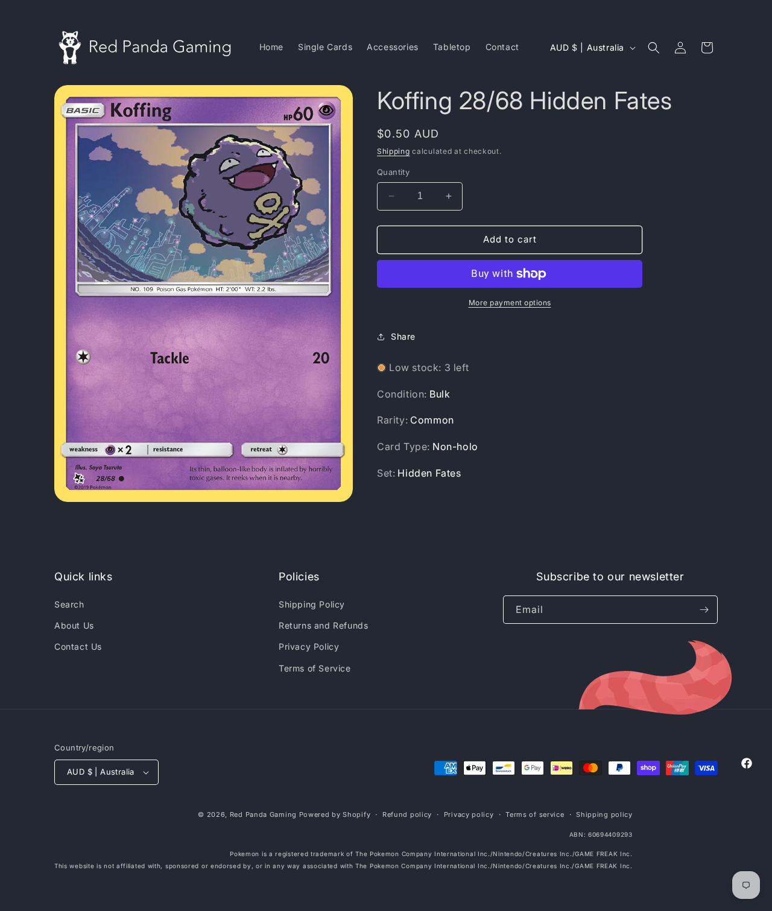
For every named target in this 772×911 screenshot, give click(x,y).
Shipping (393, 151)
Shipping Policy (312, 604)
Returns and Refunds (323, 625)
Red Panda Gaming (263, 814)
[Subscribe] (704, 609)
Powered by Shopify (335, 814)
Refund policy (407, 814)
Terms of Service (315, 668)
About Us (74, 625)
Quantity (393, 172)
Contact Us (78, 646)
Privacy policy (469, 814)
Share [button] (403, 336)
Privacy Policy (309, 646)
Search (69, 604)
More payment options (510, 302)
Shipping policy (604, 814)
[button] (654, 47)
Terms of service (534, 814)
